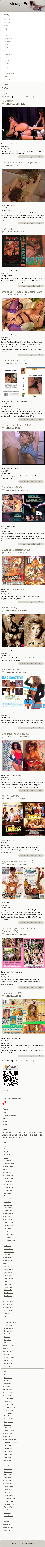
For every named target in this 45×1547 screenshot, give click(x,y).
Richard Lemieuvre (9, 1498)
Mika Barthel (8, 1281)
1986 (20, 1135)
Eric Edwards (8, 1413)
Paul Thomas (8, 1477)
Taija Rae (7, 1337)
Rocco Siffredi (8, 1507)
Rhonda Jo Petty (9, 1307)
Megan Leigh (8, 1275)
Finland (6, 76)
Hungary (7, 67)
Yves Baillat (7, 1530)
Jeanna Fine (8, 1210)
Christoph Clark (9, 1398)
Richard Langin (8, 1495)
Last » (36, 97)
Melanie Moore (8, 1278)
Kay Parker (7, 1228)
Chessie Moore (8, 1181)
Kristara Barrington (9, 1240)
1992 (40, 1135)
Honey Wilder (8, 1433)
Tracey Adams (8, 1351)
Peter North (7, 1480)
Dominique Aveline (9, 1407)
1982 (6, 1135)
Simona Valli (8, 1331)
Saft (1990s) (8, 229)
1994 (6, 1137)
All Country (7, 19)
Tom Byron (7, 1524)
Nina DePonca (8, 1293)
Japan (6, 70)
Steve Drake (8, 1519)
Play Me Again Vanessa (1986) (17, 861)
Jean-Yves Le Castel (10, 1442)
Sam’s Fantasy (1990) (13, 607)
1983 (10, 1135)
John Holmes (8, 1454)
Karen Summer (8, 1222)
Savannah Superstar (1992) (16, 550)
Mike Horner (8, 1472)
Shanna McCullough (10, 1322)
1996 (13, 1137)
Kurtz (25, 104)
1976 (26, 1132)
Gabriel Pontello (9, 1419)
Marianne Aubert (9, 1269)
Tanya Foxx (7, 1340)
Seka (5, 1316)
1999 (23, 1137)
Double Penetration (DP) (11, 1115)
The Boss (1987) (10, 796)
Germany (7, 22)
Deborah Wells (8, 1190)
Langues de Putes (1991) (14, 360)
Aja (5, 1146)
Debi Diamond (8, 1187)
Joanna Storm (8, 1213)
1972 (13, 1132)
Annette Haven (8, 1155)
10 (27, 97)
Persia (6, 1299)
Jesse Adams (8, 1448)
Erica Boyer (7, 1202)
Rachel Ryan (8, 1304)
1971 (10, 1132)
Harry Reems (8, 1428)
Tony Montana (8, 1527)
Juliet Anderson (9, 1219)
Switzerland (8, 54)
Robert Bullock (8, 1501)
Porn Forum (5, 88)
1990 (33, 1135)
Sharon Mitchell (9, 1328)
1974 (20, 1132)
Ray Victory (7, 1492)
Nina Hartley (8, 1296)
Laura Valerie (8, 1243)
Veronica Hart (8, 1360)
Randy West (8, 1489)
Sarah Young (8, 1313)
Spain (6, 44)
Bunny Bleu (7, 1172)
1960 (3, 1132)
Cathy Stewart (8, 1178)
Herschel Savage (9, 1430)
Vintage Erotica (22, 3)
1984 (13, 1135)
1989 (30, 1135)
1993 (3, 1137)
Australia (7, 63)
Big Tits (6, 1118)
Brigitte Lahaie (8, 1166)
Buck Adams (8, 1392)
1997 (16, 1137)
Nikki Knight (8, 1290)
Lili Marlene (7, 1246)
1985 (16, 1135)
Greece (6, 25)
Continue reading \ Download (31, 157)
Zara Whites (8, 1366)
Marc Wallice (8, 1469)
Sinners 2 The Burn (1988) (15, 734)
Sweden (6, 32)
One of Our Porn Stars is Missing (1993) (22, 292)
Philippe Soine (8, 1483)
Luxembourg (8, 79)
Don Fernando (8, 1410)
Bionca (6, 1158)
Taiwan (6, 60)
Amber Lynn (8, 1149)
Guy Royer (7, 1425)
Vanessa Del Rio (9, 1357)
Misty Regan (8, 1284)
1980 (40, 1132)
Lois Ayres (7, 1254)
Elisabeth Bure (8, 1199)
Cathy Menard (8, 1175)
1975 (23, 1132)
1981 (3, 1135)
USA (5, 35)
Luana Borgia (8, 1257)
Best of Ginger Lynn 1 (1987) (16, 425)
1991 (36, 1135)
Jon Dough (7, 1460)
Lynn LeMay (8, 1260)
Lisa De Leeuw (8, 1249)
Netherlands (8, 38)
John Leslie (7, 1457)
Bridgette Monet (9, 1164)
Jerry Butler (7, 1445)
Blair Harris (7, 1161)
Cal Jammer (8, 1395)
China (6, 57)
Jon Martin (7, 1463)
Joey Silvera (8, 1451)
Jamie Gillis (7, 1436)
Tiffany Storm (8, 1343)
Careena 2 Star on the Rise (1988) (19, 162)
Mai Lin (6, 1266)
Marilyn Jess (8, 1272)
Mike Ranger (8, 1474)
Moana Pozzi (8, 1287)
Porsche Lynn (8, 1301)
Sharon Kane (8, 1325)
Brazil (6, 48)
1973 (16, 1132)
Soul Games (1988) (12, 487)
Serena (6, 1319)
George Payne (8, 1422)
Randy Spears (8, 1486)
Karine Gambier (9, 1225)
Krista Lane (7, 1237)
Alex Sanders (8, 1381)
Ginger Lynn (8, 1205)
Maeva (6, 1263)
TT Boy (6, 1521)
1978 (33, 1132)
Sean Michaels (8, 1516)
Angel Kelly (7, 1152)
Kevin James (8, 1466)
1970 (6, 1132)
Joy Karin (7, 1216)
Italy (5, 29)
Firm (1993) (8, 101)
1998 (20, 1137)
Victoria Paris (8, 1363)
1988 (26, 1135)
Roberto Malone (9, 1504)
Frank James (8, 1416)
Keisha (6, 1231)
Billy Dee (7, 1386)
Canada (6, 51)
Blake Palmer (8, 1389)
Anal (5, 1113)
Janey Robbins (8, 1208)
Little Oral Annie (9, 1252)
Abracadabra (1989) (12, 993)
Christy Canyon (9, 1184)
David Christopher (9, 1404)
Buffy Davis (7, 1169)
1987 (23, 1135)
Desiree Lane (8, 1193)
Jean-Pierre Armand (10, 1439)
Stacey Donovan (9, 1334)
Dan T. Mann (8, 1401)
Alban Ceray (8, 1378)
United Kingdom (9, 73)
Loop (5, 1124)
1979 (36, 1132)
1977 (30, 1132)
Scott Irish (7, 1513)
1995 (10, 1137)
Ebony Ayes (8, 1196)
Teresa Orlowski (9, 1346)
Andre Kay (7, 1384)
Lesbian (6, 1121)
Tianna (6, 1348)
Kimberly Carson (9, 1234)
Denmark (7, 41)
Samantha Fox (8, 1310)
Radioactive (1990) (11, 669)
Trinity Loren (8, 1354)
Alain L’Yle (7, 1375)
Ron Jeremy (8, 1510)
